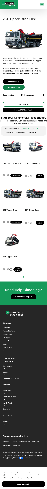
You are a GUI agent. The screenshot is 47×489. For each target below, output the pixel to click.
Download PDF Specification (23, 110)
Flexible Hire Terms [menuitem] (9, 331)
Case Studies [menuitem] (7, 347)
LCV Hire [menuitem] (14, 441)
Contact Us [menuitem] (6, 328)
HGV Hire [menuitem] (6, 441)
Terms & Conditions (19, 455)
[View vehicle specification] (33, 176)
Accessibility (32, 455)
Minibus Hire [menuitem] (7, 445)
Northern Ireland (9, 397)
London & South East (11, 378)
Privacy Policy (7, 455)
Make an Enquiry (23, 484)
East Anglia (7, 366)
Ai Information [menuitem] (7, 351)
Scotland (6, 409)
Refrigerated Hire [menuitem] (24, 441)
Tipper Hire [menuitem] (35, 441)
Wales (5, 421)
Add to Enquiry (13, 81)
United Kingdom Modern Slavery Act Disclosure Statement (22, 452)
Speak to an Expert (23, 297)
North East (7, 391)
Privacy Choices (13, 458)
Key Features (23, 104)
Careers (27, 458)
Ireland (5, 372)
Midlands (6, 384)
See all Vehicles (14, 87)
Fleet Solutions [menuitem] (8, 341)
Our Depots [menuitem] (6, 337)
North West (7, 403)
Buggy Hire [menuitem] (16, 445)
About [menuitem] (5, 344)
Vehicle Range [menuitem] (7, 334)
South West (7, 415)
